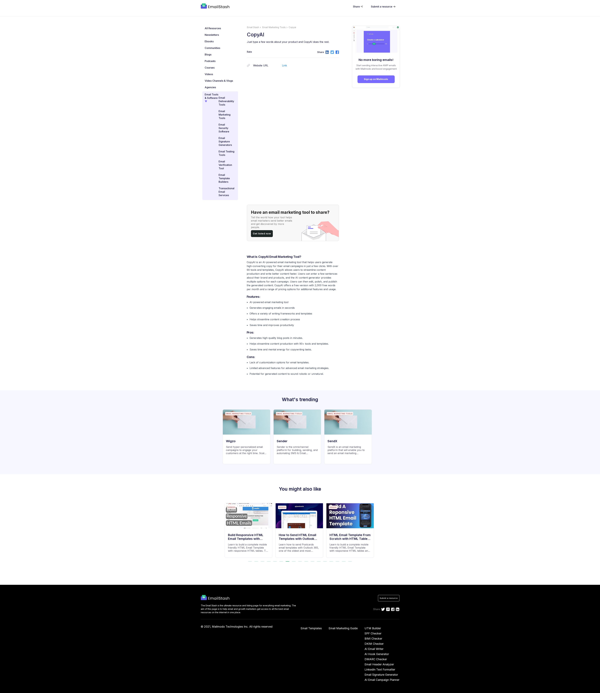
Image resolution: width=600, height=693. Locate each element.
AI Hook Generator (377, 654)
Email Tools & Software (211, 96)
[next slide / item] (373, 528)
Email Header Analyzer (379, 664)
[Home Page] (216, 6)
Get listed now (262, 233)
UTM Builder (373, 628)
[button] (250, 561)
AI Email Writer (374, 649)
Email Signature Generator (381, 674)
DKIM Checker (374, 643)
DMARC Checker (376, 659)
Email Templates (311, 628)
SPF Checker (373, 633)
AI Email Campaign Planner (382, 679)
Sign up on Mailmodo (376, 79)
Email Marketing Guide (343, 628)
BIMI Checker (373, 638)
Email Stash (253, 27)
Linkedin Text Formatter (380, 669)
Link (284, 65)
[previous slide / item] (227, 528)
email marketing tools (274, 27)
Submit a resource (389, 598)
